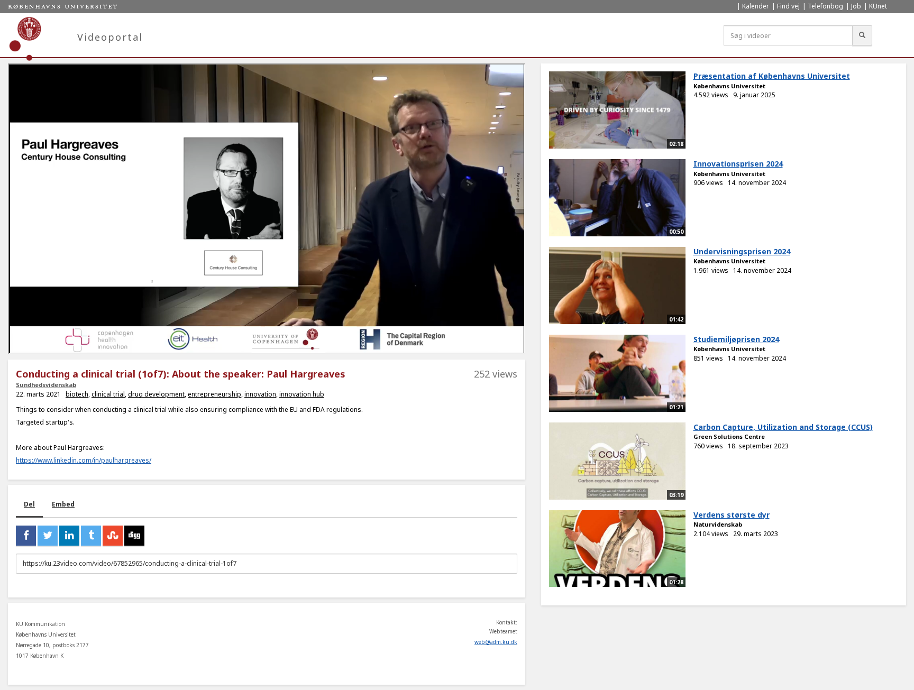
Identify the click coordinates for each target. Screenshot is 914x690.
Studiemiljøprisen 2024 (736, 339)
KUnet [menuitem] (878, 6)
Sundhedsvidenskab (46, 385)
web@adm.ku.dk (495, 642)
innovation (260, 394)
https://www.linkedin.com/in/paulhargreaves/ (83, 460)
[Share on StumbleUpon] (113, 536)
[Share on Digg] (134, 536)
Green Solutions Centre (729, 436)
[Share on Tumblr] (91, 536)
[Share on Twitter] (48, 536)
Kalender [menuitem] (755, 6)
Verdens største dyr (731, 515)
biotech (77, 394)
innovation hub (301, 394)
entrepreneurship (214, 394)
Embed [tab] (63, 504)
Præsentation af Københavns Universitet (771, 76)
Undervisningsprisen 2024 (741, 251)
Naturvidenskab (717, 524)
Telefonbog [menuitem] (825, 6)
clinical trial (108, 394)
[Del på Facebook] (26, 536)
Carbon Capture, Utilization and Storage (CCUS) (783, 427)
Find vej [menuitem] (788, 6)
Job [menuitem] (856, 6)
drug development (156, 394)
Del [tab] (29, 504)
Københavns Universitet (729, 86)
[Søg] (862, 35)
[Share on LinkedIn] (69, 536)
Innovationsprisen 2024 (738, 164)
